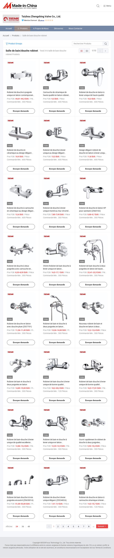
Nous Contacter (75, 28)
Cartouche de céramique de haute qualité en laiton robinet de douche (56, 95)
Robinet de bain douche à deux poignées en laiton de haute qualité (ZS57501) (92, 268)
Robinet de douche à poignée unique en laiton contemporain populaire (20, 95)
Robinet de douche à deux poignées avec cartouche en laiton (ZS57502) (19, 268)
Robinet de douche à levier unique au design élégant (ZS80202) (54, 153)
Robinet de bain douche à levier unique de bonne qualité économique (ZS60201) (92, 384)
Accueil (9, 28)
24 (17, 526)
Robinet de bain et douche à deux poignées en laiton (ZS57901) (55, 326)
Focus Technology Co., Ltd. (56, 542)
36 (23, 526)
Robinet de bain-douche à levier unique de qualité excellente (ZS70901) (20, 442)
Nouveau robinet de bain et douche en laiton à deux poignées (90, 326)
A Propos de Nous (41, 28)
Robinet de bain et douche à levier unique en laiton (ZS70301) (55, 442)
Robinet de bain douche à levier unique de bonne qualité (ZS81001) (56, 384)
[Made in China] (20, 5)
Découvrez (58, 28)
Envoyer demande (21, 111)
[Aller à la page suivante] (105, 51)
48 (29, 526)
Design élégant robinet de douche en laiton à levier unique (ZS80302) (92, 153)
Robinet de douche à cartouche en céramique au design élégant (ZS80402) (20, 211)
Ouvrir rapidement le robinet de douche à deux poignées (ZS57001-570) (92, 442)
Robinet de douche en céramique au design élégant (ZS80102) (19, 153)
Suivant (101, 526)
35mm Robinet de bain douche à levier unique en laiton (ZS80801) (57, 268)
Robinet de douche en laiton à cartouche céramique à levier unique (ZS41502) (91, 500)
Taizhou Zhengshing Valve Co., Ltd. (41, 16)
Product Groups (15, 43)
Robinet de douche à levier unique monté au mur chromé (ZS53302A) (55, 211)
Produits (24, 28)
